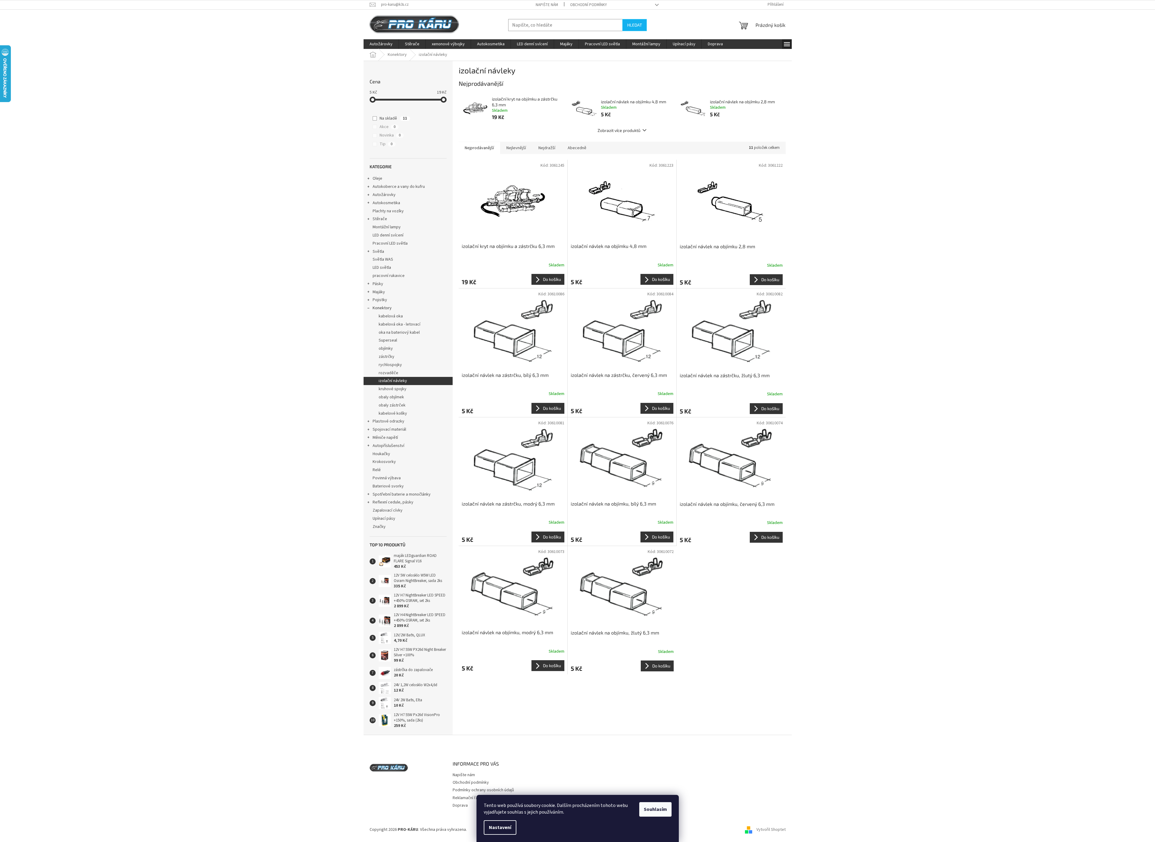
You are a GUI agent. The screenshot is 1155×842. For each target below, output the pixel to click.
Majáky (379, 292)
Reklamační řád (466, 798)
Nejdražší (546, 148)
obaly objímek (391, 397)
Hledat (634, 24)
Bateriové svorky (388, 486)
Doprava (460, 805)
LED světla (382, 268)
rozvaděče (388, 373)
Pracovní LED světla (390, 243)
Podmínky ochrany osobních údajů (483, 790)
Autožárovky (384, 195)
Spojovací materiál (389, 429)
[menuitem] (381, 44)
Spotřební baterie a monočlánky (402, 494)
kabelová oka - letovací (399, 324)
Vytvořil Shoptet (771, 830)
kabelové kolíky (393, 413)
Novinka (390, 135)
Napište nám (547, 5)
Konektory (382, 308)
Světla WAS (383, 259)
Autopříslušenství (388, 446)
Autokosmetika (386, 203)
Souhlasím (655, 809)
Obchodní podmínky (588, 5)
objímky (386, 348)
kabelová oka (391, 316)
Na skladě (393, 118)
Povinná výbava (387, 478)
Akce (388, 127)
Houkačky (381, 454)
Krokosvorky (384, 462)
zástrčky (386, 357)
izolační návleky (393, 381)
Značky (379, 527)
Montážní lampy (387, 227)
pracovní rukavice (389, 276)
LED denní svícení (388, 235)
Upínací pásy (384, 519)
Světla (378, 252)
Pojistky (380, 300)
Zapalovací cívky (388, 510)
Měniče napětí (385, 438)
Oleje (377, 178)
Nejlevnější (516, 148)
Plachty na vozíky (388, 211)
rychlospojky (390, 365)
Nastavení (500, 827)
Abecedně (577, 148)
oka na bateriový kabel (399, 332)
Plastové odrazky (388, 421)
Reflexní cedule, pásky (393, 502)
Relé (377, 470)
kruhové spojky (392, 389)
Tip (386, 144)
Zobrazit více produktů (619, 130)
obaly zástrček (392, 405)
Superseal (388, 340)
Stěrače (380, 219)
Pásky (378, 284)
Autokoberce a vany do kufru (399, 187)
